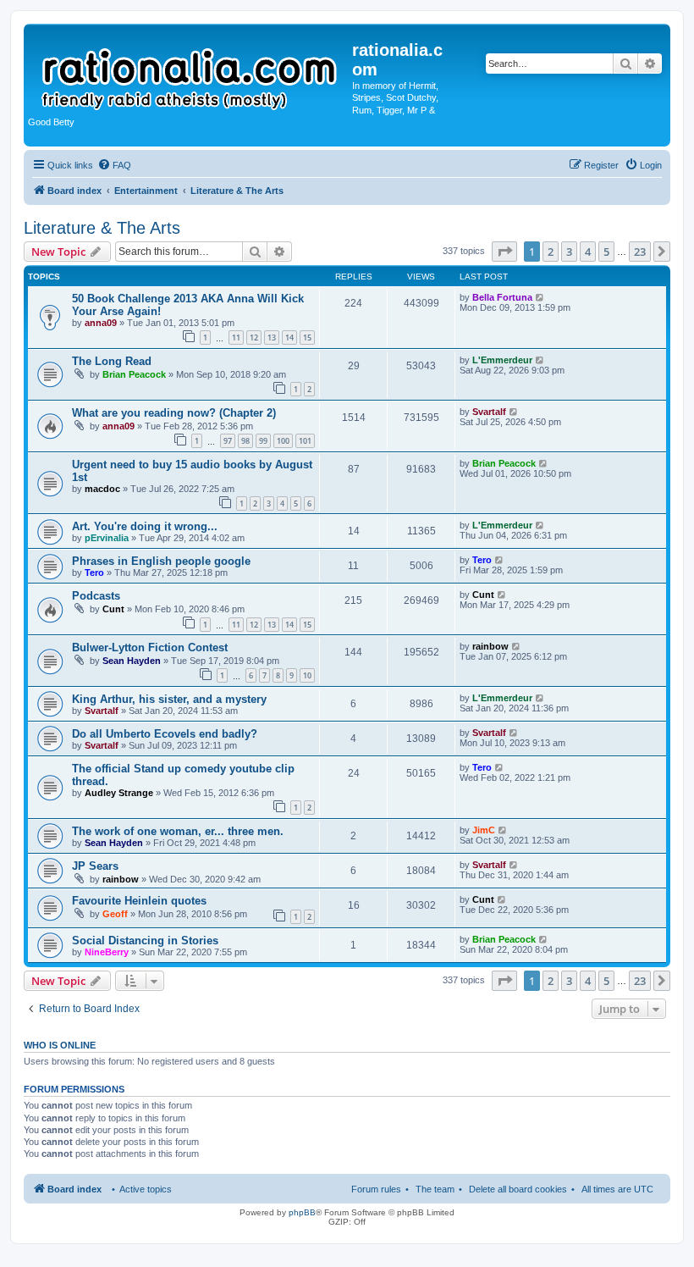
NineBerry (107, 952)
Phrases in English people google (161, 561)
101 (305, 440)
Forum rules (376, 1189)
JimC (483, 830)
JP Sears (95, 866)
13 (271, 337)
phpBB (302, 1212)
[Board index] (190, 71)
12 (254, 337)
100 (283, 440)
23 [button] (640, 251)
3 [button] (569, 251)
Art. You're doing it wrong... (145, 526)
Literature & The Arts (102, 228)
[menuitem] (114, 165)
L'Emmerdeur (502, 360)
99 (263, 440)
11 (236, 337)
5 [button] (606, 251)
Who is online (60, 1045)
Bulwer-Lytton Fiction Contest (150, 647)
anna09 (101, 323)
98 (245, 440)
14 (289, 337)
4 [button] (588, 251)
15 (307, 337)
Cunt (113, 609)
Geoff (115, 914)
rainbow (490, 646)
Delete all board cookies (518, 1189)
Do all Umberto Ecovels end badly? (164, 734)
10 (307, 675)
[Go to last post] (540, 297)
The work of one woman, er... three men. (178, 831)
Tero (94, 572)
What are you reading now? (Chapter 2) (174, 413)
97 (227, 440)
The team (435, 1189)
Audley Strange (119, 793)
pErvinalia (107, 538)
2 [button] (551, 251)
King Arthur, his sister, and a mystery (169, 699)
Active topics (145, 1189)
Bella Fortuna (502, 297)
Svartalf (489, 412)
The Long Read (111, 361)
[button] (504, 251)
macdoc (102, 489)
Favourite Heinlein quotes (139, 900)
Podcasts (96, 595)
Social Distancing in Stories (145, 940)
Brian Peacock (134, 374)
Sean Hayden (131, 661)
